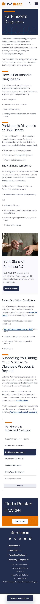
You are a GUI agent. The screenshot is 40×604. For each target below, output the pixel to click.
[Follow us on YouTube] (25, 538)
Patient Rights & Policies (20, 568)
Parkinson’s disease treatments (23, 412)
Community (13, 550)
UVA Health (13, 546)
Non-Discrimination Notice (20, 565)
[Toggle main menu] (36, 4)
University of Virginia (17, 560)
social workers (22, 400)
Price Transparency (20, 578)
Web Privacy (20, 571)
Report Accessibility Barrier (20, 575)
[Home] (12, 3)
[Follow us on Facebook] (10, 538)
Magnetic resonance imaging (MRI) (18, 329)
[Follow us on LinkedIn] (30, 538)
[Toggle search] (30, 4)
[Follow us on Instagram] (20, 538)
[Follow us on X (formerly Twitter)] (15, 538)
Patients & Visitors (17, 555)
